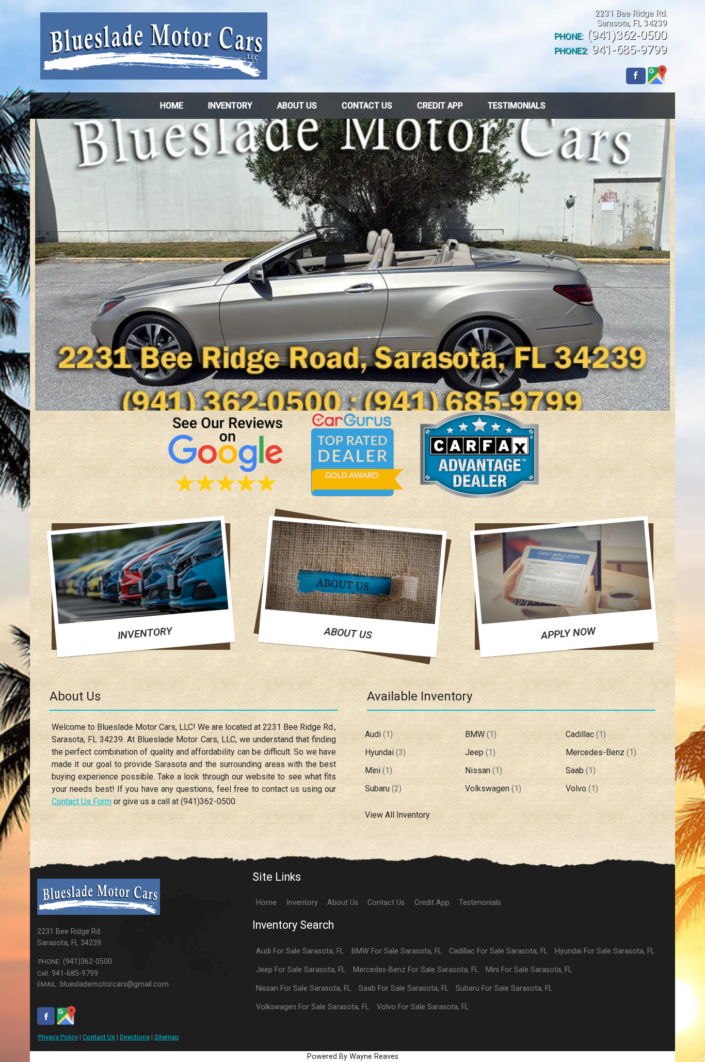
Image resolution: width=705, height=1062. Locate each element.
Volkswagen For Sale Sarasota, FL (312, 1007)
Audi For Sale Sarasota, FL (300, 951)
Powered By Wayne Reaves (352, 1056)
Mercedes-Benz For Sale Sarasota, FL (415, 969)
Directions (135, 1037)
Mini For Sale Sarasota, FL (529, 969)
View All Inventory (397, 815)
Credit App (432, 902)
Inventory (302, 902)
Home (266, 902)
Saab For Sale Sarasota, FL (403, 988)
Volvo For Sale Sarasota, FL (423, 1007)
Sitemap (166, 1037)
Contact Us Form (81, 801)
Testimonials (480, 902)
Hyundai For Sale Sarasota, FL (604, 951)
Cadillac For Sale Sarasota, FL (498, 951)
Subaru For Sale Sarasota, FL (504, 988)
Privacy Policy (58, 1037)
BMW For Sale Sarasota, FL (396, 951)
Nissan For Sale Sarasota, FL (303, 988)
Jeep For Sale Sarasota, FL (300, 969)
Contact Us (99, 1037)
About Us (342, 902)
